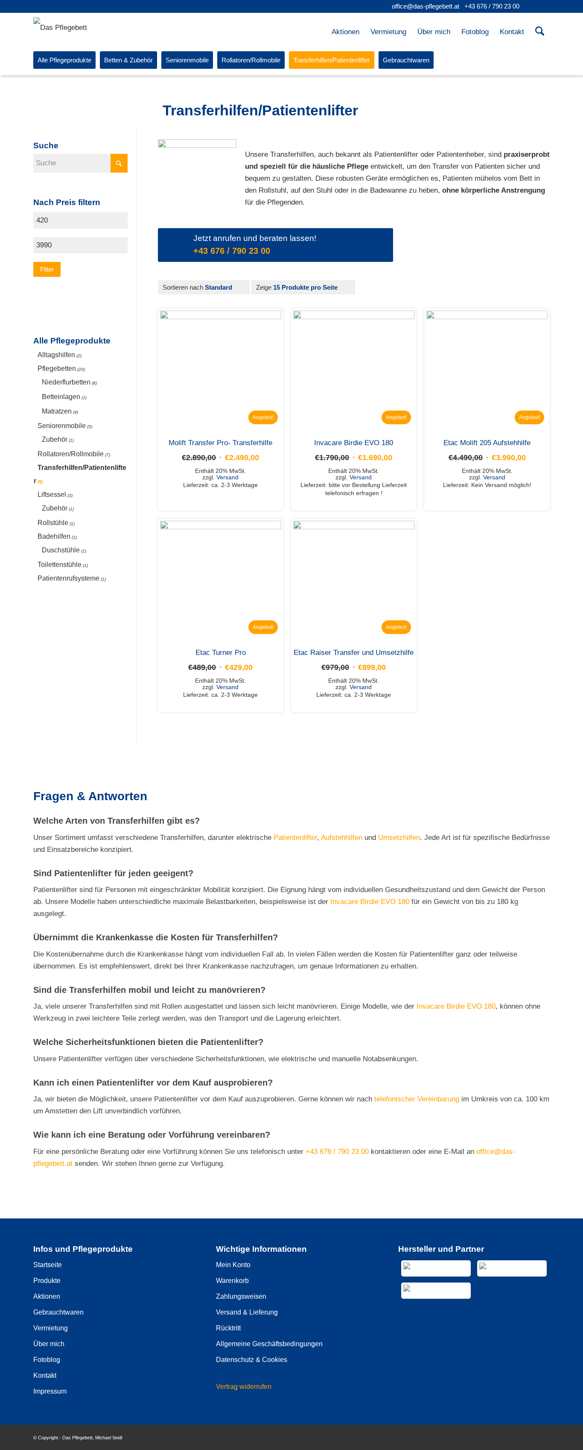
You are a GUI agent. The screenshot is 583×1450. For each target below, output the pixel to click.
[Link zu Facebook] (530, 6)
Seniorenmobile (62, 425)
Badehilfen (54, 536)
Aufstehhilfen (341, 838)
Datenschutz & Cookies (251, 1359)
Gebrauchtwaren (58, 1312)
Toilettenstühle (60, 564)
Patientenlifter (295, 838)
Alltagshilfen (56, 354)
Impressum (50, 1391)
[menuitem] (345, 32)
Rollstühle (53, 522)
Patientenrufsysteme (68, 578)
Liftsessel (52, 494)
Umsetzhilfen (399, 838)
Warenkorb (232, 1280)
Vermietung (50, 1328)
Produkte (47, 1280)
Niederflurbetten (66, 382)
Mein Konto (233, 1264)
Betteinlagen (61, 396)
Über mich (48, 1343)
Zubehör (54, 439)
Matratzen (57, 411)
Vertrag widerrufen (243, 1386)
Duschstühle (61, 550)
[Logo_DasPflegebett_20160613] (68, 29)
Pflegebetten (57, 368)
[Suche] (540, 32)
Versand (227, 477)
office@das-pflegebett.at (425, 6)
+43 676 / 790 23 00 (491, 6)
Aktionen (46, 1296)
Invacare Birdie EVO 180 (369, 902)
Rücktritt (228, 1328)
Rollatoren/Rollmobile (71, 454)
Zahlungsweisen (241, 1296)
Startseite (47, 1264)
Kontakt (44, 1375)
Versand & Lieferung (247, 1312)
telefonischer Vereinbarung (416, 1099)
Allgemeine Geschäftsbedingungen (269, 1343)
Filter (47, 269)
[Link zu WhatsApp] (543, 6)
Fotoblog (46, 1359)
